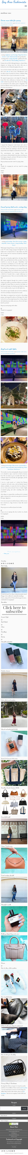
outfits (16, 23)
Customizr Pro (21, 1153)
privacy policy (24, 1087)
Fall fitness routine (14, 1136)
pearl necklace (22, 465)
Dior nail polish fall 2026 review (14, 1134)
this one (8, 71)
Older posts (5, 553)
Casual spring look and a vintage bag (14, 207)
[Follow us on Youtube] (12, 563)
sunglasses (7, 55)
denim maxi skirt (14, 56)
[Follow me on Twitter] (2, 563)
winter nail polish (10, 467)
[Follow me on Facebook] (4, 563)
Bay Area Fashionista (14, 2)
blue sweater (16, 465)
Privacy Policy (14, 1146)
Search (14, 1105)
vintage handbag (19, 243)
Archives (14, 1113)
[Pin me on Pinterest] (10, 563)
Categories (14, 1118)
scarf (8, 56)
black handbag (15, 60)
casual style (18, 209)
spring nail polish (13, 58)
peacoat (3, 467)
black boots (22, 60)
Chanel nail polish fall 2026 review (14, 1131)
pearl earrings (14, 55)
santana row (23, 23)
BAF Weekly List (14, 1133)
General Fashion (10, 23)
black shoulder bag (19, 467)
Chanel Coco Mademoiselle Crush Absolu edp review (14, 1129)
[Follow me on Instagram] (6, 563)
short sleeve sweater (18, 241)
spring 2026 (3, 25)
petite (19, 23)
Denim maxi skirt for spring (11, 20)
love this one (7, 60)
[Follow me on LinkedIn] (13, 563)
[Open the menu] (26, 6)
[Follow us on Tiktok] (8, 563)
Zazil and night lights (9, 349)
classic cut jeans (10, 243)
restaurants (3, 211)
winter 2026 (5, 353)
